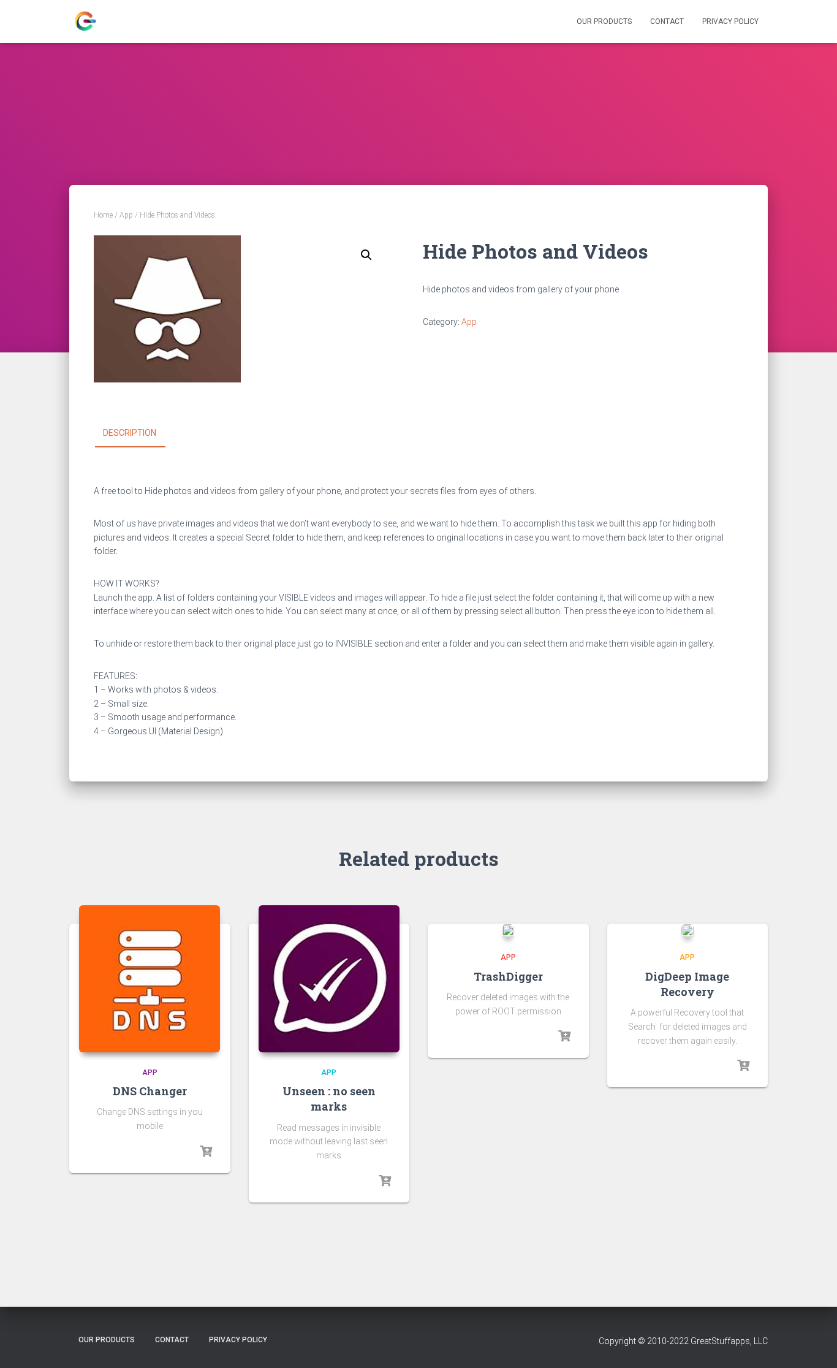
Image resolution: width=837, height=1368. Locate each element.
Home (103, 215)
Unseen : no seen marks (329, 1099)
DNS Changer (150, 1091)
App (126, 215)
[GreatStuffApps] (84, 21)
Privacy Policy (730, 21)
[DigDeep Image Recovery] (687, 931)
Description (129, 433)
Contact (667, 21)
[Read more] (206, 1152)
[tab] (139, 433)
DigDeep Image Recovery (687, 984)
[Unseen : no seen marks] (329, 978)
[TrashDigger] (508, 931)
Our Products (604, 21)
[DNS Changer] (149, 978)
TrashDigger (508, 976)
